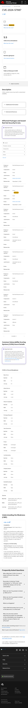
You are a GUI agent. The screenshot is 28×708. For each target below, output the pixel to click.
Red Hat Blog (17, 691)
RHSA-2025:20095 (17, 178)
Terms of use (17, 701)
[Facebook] (23, 650)
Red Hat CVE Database (6, 6)
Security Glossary (6, 627)
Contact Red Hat (4, 691)
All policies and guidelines (6, 702)
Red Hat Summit (4, 694)
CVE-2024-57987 (17, 6)
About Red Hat (4, 688)
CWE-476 (6, 522)
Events (2, 689)
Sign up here (22, 630)
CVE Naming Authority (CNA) (11, 358)
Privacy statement (4, 701)
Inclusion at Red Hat (5, 692)
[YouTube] (20, 650)
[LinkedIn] (17, 650)
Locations (16, 689)
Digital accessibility (18, 702)
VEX (3, 14)
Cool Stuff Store (18, 692)
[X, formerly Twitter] (26, 650)
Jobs (16, 688)
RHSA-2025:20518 (16, 201)
